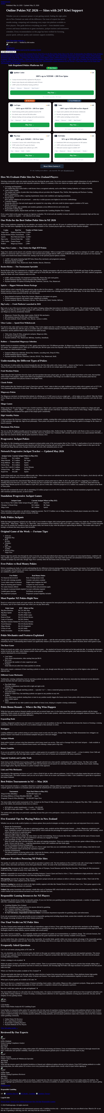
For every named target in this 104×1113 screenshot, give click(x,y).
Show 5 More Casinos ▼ (52, 166)
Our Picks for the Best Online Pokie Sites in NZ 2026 (55, 54)
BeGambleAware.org (69, 170)
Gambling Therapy (43, 1094)
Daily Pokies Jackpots (93, 56)
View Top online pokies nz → (16, 40)
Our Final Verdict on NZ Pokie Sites (87, 61)
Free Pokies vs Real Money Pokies (42, 57)
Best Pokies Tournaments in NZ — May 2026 (59, 59)
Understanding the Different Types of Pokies (88, 54)
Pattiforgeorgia (5, 2)
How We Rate (37, 1101)
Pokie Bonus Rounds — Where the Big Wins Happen (26, 59)
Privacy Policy (5, 1101)
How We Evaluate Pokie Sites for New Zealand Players (19, 54)
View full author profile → (9, 1028)
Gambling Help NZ (11, 1094)
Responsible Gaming (48, 1101)
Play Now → (52, 92)
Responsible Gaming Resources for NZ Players (59, 61)
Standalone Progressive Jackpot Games (73, 56)
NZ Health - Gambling (27, 1094)
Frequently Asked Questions (11, 63)
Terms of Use (15, 1101)
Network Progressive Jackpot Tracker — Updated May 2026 (39, 56)
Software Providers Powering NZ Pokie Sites (27, 61)
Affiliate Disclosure (26, 1101)
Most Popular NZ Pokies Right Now (67, 57)
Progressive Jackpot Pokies (10, 56)
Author (3, 3)
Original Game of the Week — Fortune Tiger (15, 57)
